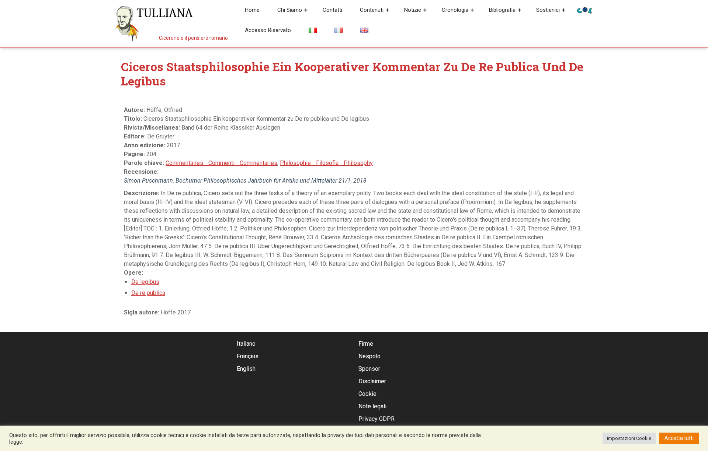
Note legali (372, 406)
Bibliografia (502, 10)
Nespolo (369, 356)
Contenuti (372, 10)
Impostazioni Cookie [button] (629, 438)
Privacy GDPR (376, 418)
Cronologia (455, 10)
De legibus (145, 281)
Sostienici (548, 10)
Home (252, 10)
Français (247, 356)
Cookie (367, 393)
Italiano (246, 343)
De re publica (148, 292)
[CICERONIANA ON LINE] (584, 9)
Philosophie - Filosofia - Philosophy (326, 162)
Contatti (332, 10)
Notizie (412, 10)
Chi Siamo (289, 10)
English (246, 368)
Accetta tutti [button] (679, 438)
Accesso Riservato (268, 30)
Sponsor (369, 368)
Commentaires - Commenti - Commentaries (221, 162)
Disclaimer (372, 381)
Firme (365, 343)
